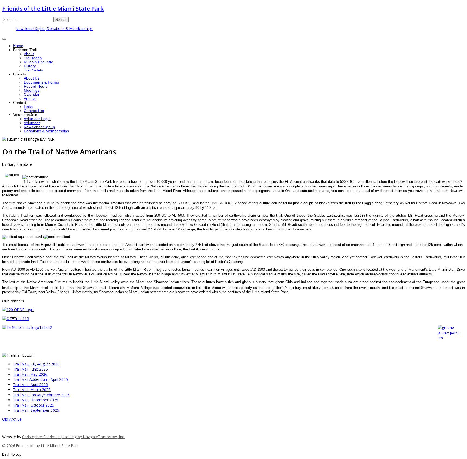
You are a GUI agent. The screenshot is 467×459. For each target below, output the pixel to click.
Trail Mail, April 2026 (30, 384)
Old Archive (12, 419)
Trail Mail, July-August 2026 (36, 363)
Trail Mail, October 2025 (33, 405)
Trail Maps (33, 58)
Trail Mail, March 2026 (32, 389)
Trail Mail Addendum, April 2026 (40, 379)
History (30, 66)
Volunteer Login (37, 119)
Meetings (31, 90)
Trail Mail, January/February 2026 (41, 394)
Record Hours (36, 86)
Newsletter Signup (31, 28)
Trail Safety (33, 70)
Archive (30, 99)
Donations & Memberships (70, 28)
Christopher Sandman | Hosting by (52, 436)
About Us (31, 78)
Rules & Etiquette (38, 62)
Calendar (31, 95)
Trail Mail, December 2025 (35, 399)
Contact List (34, 111)
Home (18, 46)
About (29, 54)
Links (28, 107)
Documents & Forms (41, 82)
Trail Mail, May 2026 (30, 374)
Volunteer (32, 123)
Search (60, 20)
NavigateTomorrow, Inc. (104, 436)
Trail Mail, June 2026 (30, 369)
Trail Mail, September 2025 (36, 410)
